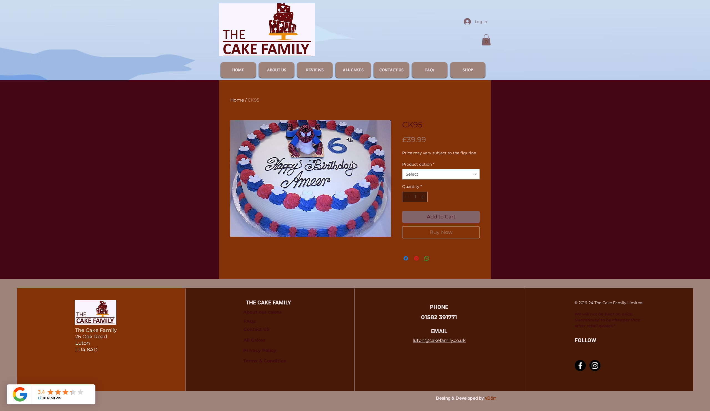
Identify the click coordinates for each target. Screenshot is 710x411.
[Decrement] (406, 197)
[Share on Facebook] (405, 258)
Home (237, 100)
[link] (486, 40)
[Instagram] (594, 365)
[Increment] (423, 197)
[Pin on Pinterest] (416, 258)
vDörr (490, 398)
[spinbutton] (415, 197)
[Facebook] (580, 365)
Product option (418, 164)
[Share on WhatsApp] (427, 258)
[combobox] (441, 174)
